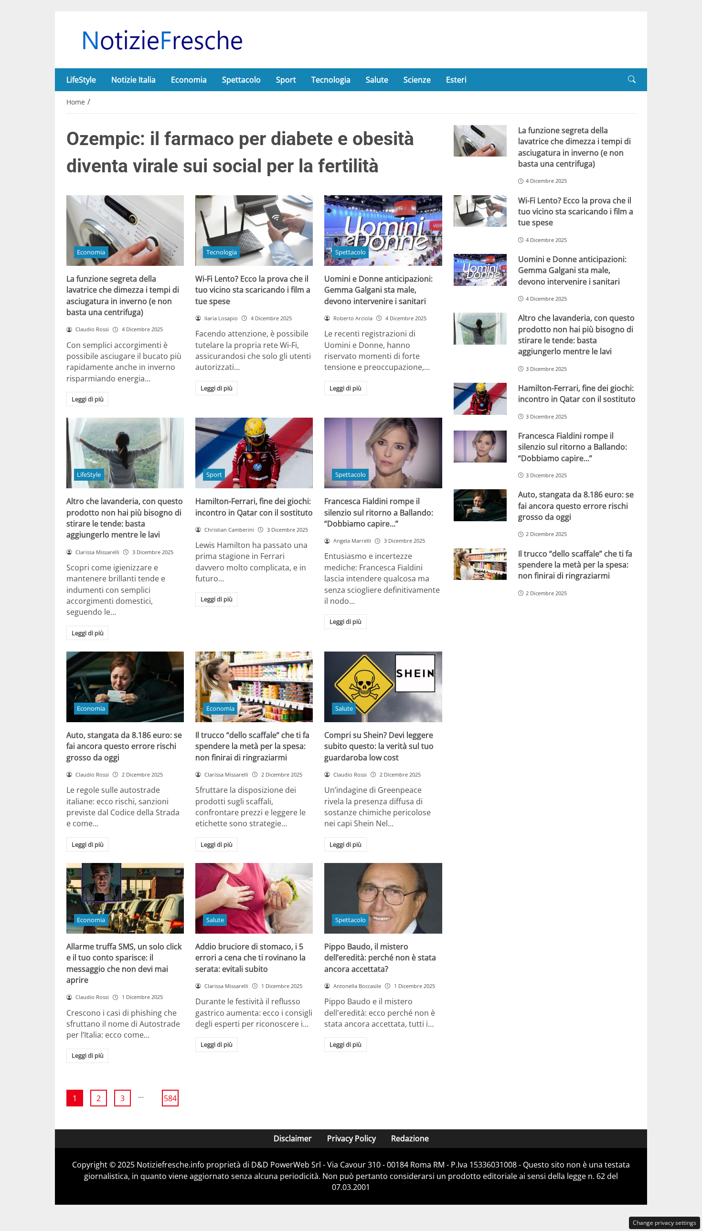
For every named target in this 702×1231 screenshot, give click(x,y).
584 (170, 1098)
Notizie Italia (133, 79)
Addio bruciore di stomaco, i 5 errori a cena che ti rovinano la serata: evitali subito (250, 957)
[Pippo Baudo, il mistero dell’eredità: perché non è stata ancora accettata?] (383, 898)
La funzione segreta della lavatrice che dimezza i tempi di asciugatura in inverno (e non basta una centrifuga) (122, 295)
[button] (632, 79)
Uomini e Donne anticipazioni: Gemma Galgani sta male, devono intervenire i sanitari (378, 290)
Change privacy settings (664, 1223)
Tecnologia (331, 79)
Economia (189, 79)
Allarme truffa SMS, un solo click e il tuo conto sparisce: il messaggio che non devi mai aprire (123, 963)
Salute (377, 79)
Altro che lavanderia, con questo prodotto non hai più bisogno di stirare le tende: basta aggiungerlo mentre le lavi (124, 518)
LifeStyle (81, 79)
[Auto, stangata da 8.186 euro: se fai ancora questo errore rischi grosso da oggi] (125, 687)
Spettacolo (241, 79)
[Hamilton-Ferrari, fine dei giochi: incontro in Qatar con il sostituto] (254, 453)
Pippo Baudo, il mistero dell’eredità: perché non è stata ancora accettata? (380, 957)
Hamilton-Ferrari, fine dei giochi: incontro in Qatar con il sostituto (254, 506)
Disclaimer (293, 1138)
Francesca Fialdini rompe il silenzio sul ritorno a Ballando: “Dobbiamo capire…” (378, 512)
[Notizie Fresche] (161, 39)
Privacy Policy (351, 1138)
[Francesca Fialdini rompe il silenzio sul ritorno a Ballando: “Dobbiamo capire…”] (383, 453)
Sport (286, 79)
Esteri (456, 79)
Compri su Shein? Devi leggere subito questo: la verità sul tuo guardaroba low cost (379, 746)
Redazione (410, 1138)
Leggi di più (88, 399)
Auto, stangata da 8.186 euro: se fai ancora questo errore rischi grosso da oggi (124, 746)
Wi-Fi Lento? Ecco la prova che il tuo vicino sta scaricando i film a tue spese (252, 290)
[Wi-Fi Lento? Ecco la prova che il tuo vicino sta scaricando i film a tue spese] (254, 230)
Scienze (417, 79)
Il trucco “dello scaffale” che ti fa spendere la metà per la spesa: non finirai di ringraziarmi (252, 746)
